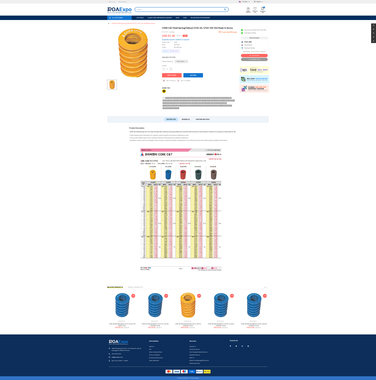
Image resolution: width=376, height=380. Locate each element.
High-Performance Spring (170, 105)
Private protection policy (156, 357)
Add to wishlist (171, 80)
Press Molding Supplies (211, 105)
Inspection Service (194, 355)
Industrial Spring (167, 100)
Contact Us (192, 346)
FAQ (150, 349)
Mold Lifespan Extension (224, 105)
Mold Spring (169, 98)
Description (171, 119)
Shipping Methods (203, 119)
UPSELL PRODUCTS (135, 287)
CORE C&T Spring (201, 98)
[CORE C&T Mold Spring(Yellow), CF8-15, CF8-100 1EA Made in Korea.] (188, 305)
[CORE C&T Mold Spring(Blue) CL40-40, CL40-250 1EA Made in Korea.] (254, 305)
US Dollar (245, 1)
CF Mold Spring (178, 100)
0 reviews (171, 32)
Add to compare (185, 80)
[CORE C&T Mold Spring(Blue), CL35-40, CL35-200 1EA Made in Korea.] (221, 305)
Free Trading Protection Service (198, 352)
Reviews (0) (186, 119)
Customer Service (194, 349)
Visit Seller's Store (255, 59)
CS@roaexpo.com (117, 357)
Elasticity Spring (196, 103)
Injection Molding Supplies (196, 105)
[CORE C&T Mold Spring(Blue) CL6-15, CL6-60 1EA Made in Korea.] (122, 305)
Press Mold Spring (191, 98)
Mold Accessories (183, 105)
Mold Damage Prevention (227, 100)
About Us (151, 346)
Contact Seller (255, 55)
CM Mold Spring (196, 100)
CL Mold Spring (187, 100)
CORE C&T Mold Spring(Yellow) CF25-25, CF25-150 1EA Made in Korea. (133, 23)
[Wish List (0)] (255, 8)
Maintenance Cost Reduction (171, 108)
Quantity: (164, 65)
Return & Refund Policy (155, 352)
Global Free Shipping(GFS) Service (199, 360)
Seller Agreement (154, 360)
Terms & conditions (154, 355)
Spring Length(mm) (168, 61)
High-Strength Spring (213, 98)
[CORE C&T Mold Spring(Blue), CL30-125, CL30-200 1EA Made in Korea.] (155, 305)
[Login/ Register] (248, 8)
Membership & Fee (194, 363)
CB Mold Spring (215, 100)
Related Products (115, 287)
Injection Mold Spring (179, 98)
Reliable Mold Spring (207, 103)
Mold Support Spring (185, 103)
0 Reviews (262, 51)
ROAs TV (191, 357)
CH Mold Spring (206, 100)
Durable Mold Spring (225, 98)
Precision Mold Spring (220, 103)
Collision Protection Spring (170, 103)
